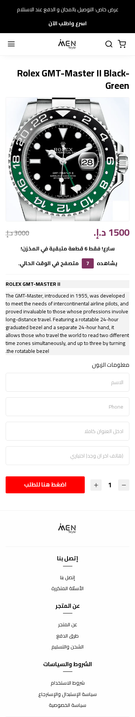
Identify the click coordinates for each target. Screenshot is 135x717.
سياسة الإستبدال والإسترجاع (67, 694)
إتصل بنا (67, 577)
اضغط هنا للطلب (45, 484)
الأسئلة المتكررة (67, 588)
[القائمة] (11, 44)
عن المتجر (67, 625)
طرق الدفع (67, 636)
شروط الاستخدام (68, 683)
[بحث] (108, 44)
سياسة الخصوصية (67, 705)
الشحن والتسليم (67, 647)
